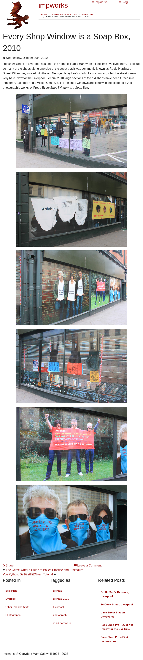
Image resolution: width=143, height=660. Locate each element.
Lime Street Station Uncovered (113, 614)
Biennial (57, 590)
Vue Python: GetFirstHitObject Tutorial (28, 574)
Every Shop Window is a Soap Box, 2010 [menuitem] (67, 17)
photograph (60, 614)
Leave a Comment (89, 565)
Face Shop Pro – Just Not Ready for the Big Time (117, 626)
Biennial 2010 (61, 598)
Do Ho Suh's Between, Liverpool (115, 594)
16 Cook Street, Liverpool (117, 604)
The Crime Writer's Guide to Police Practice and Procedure (44, 570)
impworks (53, 5)
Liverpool (10, 598)
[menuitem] (44, 15)
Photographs (12, 614)
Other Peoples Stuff (64, 14)
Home (44, 14)
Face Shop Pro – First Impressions (114, 639)
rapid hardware (62, 622)
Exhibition (87, 14)
